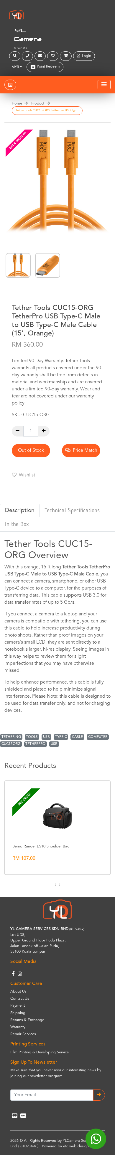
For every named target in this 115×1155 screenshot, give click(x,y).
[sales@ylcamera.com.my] (40, 55)
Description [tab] (19, 510)
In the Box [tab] (17, 525)
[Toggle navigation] (104, 84)
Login (85, 56)
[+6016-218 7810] (28, 55)
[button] (15, 55)
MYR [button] (15, 67)
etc (65, 1146)
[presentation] (55, 884)
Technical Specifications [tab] (72, 511)
